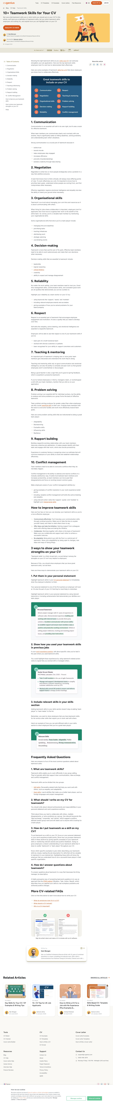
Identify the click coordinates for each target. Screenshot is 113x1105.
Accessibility (43, 1073)
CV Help (12, 8)
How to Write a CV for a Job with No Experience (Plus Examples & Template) (69, 1006)
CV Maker (6, 1036)
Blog (7, 8)
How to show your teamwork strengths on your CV (14, 105)
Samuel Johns (18, 39)
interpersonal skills (49, 502)
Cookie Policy (44, 1061)
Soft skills (37, 787)
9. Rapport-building (11, 92)
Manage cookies (76, 1098)
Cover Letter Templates (83, 1039)
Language (89, 3)
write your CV (64, 61)
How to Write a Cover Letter (84, 1042)
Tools (36, 3)
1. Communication (11, 65)
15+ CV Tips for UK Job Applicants (41, 1004)
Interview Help (8, 1067)
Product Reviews (8, 1070)
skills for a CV (62, 70)
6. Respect (9, 82)
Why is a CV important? (42, 906)
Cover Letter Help (9, 1061)
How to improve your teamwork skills (15, 100)
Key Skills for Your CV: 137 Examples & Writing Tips (15, 1004)
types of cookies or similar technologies (38, 1092)
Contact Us (43, 1055)
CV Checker (7, 1039)
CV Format (43, 1045)
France (8, 1084)
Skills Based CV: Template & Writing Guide (97, 1004)
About (41, 1058)
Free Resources (76, 3)
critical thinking (39, 270)
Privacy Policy (44, 1070)
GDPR (41, 1076)
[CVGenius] (8, 3)
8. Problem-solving (11, 89)
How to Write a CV (45, 1042)
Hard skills (37, 792)
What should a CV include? (43, 903)
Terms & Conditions (45, 1067)
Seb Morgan (12, 34)
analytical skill (46, 405)
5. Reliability (9, 79)
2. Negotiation (10, 69)
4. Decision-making (11, 75)
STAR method (48, 881)
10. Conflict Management (13, 95)
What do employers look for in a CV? (46, 900)
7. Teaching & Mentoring (13, 85)
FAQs (7, 109)
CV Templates (45, 3)
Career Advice (8, 1064)
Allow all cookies (94, 1098)
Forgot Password (45, 1064)
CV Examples (55, 3)
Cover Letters (65, 3)
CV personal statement (61, 580)
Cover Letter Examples (82, 1036)
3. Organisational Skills (12, 72)
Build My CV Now (12, 28)
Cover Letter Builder (9, 1042)
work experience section (44, 651)
